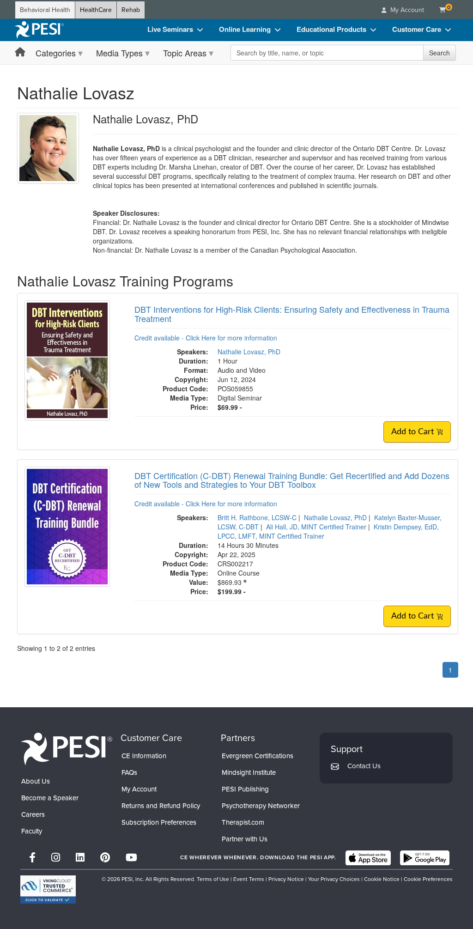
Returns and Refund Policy (160, 806)
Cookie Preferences (428, 879)
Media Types (119, 53)
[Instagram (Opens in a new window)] (55, 857)
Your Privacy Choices (334, 879)
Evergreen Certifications (257, 756)
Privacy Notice (286, 879)
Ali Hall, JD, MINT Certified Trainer (316, 526)
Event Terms (248, 879)
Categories (56, 53)
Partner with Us (244, 839)
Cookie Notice (382, 879)
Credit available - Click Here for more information (205, 337)
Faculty (31, 831)
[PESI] (66, 748)
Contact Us (364, 766)
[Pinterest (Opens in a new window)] (105, 857)
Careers (33, 814)
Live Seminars (170, 29)
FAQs (129, 772)
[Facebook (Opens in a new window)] (32, 857)
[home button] (20, 52)
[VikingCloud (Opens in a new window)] (48, 889)
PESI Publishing (245, 789)
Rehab (130, 10)
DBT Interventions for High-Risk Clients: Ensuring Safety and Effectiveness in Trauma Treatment (291, 313)
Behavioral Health (45, 10)
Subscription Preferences (158, 822)
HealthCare (96, 10)
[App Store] (368, 857)
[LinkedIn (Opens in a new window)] (80, 857)
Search (439, 52)
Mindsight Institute (249, 772)
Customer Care (416, 29)
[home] (39, 30)
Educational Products (331, 29)
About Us (35, 781)
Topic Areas (184, 53)
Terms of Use (213, 879)
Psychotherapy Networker (261, 806)
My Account (139, 789)
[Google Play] (424, 857)
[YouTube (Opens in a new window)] (131, 857)
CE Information (143, 756)
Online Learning (245, 29)
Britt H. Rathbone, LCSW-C (257, 517)
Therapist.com (243, 822)
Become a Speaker (50, 798)
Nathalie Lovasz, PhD (249, 351)
